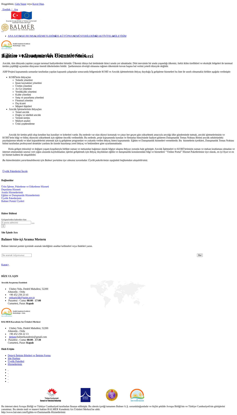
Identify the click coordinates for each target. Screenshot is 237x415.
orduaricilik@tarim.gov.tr (22, 297)
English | (7, 9)
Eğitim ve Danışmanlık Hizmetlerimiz (20, 195)
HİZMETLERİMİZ (47, 36)
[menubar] (63, 36)
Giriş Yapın (20, 4)
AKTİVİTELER (106, 36)
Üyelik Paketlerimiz (11, 198)
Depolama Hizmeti (10, 189)
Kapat (5, 264)
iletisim (12, 336)
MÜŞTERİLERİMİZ (87, 36)
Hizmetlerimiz (15, 364)
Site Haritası (14, 358)
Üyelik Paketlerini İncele (15, 171)
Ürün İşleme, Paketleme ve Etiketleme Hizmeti (25, 186)
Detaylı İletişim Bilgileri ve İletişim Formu (29, 355)
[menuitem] (15, 36)
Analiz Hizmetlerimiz (12, 192)
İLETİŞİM (120, 36)
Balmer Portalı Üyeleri (12, 201)
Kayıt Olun (38, 4)
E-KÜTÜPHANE (67, 36)
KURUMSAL (29, 36)
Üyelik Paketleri (16, 361)
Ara (15, 9)
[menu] (25, 194)
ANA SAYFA (15, 36)
